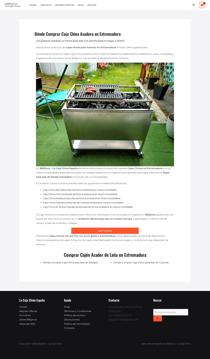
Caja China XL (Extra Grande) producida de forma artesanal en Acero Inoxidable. (88, 207)
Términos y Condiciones (77, 311)
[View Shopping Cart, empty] (202, 5)
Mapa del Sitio (27, 324)
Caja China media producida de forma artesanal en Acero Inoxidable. (82, 198)
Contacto (45, 5)
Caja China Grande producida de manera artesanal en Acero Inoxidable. (83, 202)
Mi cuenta (25, 315)
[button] (193, 5)
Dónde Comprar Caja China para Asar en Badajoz (70, 262)
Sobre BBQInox (28, 319)
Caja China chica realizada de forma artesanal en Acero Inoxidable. (80, 194)
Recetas (91, 5)
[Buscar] (157, 318)
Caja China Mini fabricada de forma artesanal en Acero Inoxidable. (80, 190)
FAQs (67, 307)
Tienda (33, 5)
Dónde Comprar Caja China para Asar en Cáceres (141, 262)
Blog (81, 5)
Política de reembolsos (77, 324)
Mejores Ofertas (64, 5)
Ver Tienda (105, 230)
